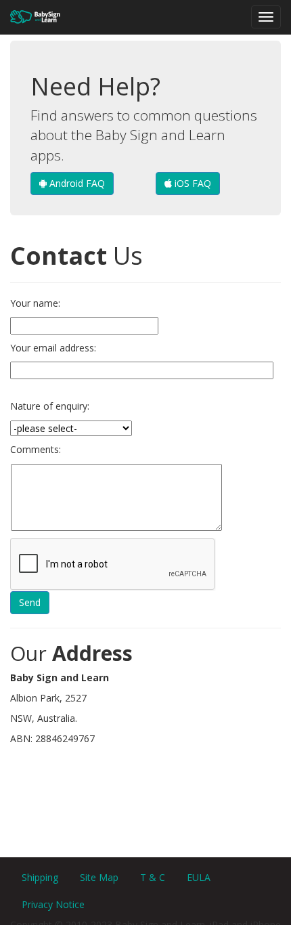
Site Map (99, 877)
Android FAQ (76, 183)
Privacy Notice (53, 904)
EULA (198, 877)
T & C (152, 877)
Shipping (40, 877)
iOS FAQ (191, 183)
